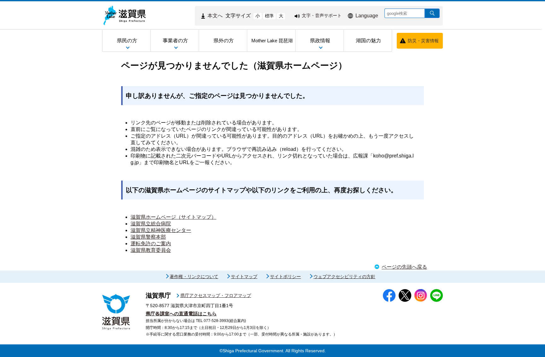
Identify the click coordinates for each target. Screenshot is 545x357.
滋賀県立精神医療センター (161, 230)
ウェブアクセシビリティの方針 (344, 276)
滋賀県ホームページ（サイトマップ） (173, 217)
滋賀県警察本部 (148, 237)
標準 (269, 15)
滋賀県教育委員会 (151, 250)
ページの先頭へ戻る (404, 267)
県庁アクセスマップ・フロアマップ (215, 295)
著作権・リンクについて (194, 276)
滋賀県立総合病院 (151, 223)
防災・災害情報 (423, 40)
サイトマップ (244, 276)
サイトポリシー (285, 276)
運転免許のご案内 (151, 243)
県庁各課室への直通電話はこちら (181, 313)
